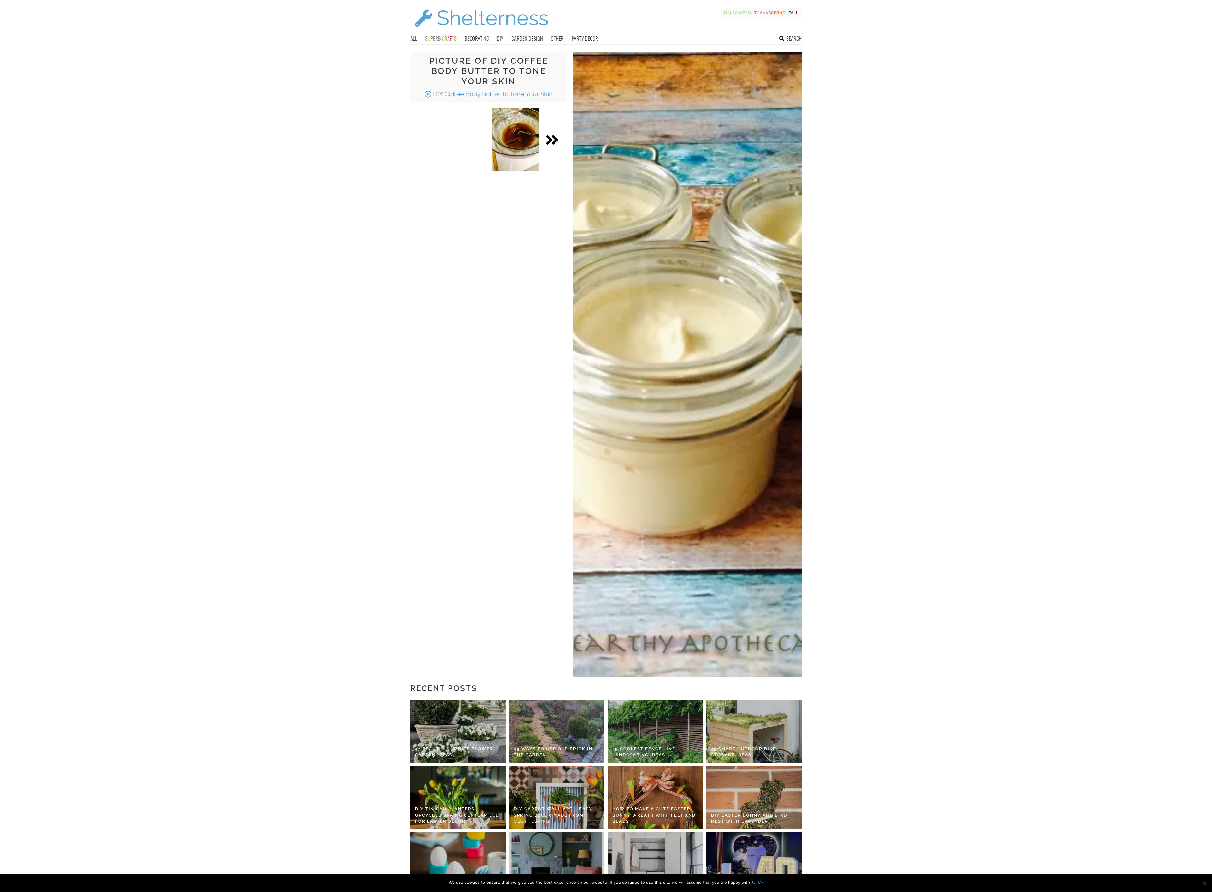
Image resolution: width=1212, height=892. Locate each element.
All (413, 38)
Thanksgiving (769, 12)
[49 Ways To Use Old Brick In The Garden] (557, 731)
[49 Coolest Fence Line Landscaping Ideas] (655, 731)
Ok (760, 882)
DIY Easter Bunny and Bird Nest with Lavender (749, 818)
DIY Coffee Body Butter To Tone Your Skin (492, 94)
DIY (500, 38)
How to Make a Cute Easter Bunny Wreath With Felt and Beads (654, 814)
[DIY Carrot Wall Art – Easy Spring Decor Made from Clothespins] (557, 797)
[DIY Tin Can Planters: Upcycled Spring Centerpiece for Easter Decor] (458, 797)
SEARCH (794, 38)
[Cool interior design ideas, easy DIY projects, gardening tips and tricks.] (481, 30)
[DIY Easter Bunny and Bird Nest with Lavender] (754, 797)
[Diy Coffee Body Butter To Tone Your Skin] (515, 139)
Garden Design (527, 38)
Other (557, 38)
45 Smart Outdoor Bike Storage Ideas (743, 751)
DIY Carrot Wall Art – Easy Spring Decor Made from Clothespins (553, 814)
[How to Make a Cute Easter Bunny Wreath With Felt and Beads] (655, 797)
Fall (793, 12)
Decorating (477, 38)
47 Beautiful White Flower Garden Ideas (454, 751)
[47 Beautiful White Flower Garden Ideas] (458, 731)
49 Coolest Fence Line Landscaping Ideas (643, 751)
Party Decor (585, 38)
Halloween (737, 12)
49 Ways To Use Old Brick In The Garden (553, 751)
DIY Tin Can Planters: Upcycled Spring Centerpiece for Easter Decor (457, 814)
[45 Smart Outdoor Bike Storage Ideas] (754, 731)
